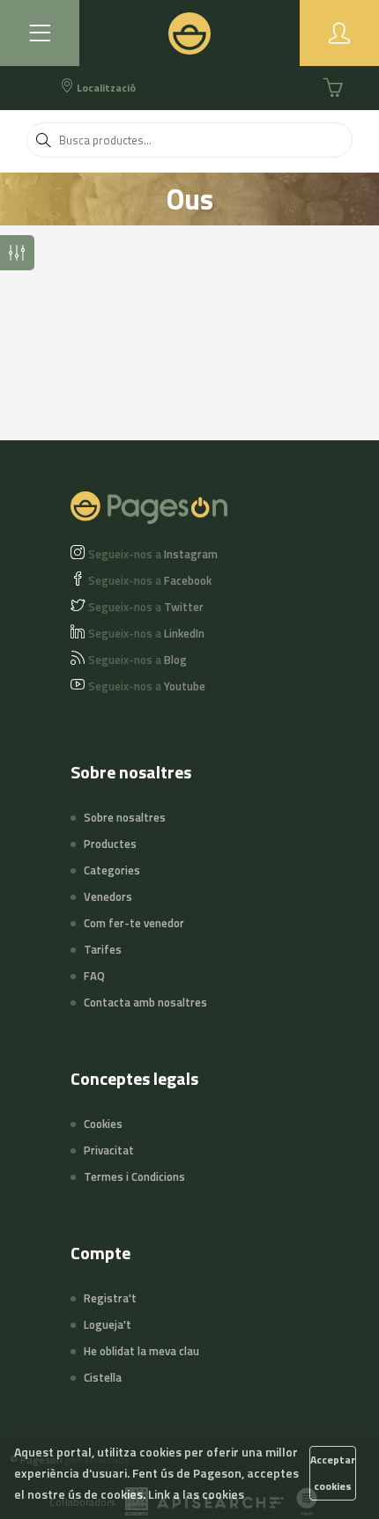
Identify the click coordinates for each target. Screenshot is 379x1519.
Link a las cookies (196, 1494)
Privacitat (109, 1150)
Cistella (103, 1377)
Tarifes (103, 949)
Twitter (146, 607)
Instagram (153, 554)
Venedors (108, 896)
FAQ (94, 975)
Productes (110, 843)
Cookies (103, 1123)
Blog (137, 659)
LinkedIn (146, 633)
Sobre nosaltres (125, 817)
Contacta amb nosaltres (145, 1002)
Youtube (146, 686)
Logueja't (107, 1324)
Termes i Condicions (134, 1176)
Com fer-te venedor (134, 923)
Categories (112, 870)
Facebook (150, 580)
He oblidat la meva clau (141, 1351)
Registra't (110, 1298)
